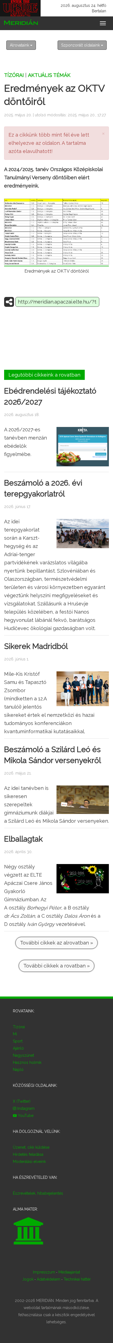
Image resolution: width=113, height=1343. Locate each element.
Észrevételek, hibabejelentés (38, 1193)
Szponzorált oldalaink (81, 45)
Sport (17, 1041)
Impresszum (44, 1272)
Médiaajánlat (69, 1272)
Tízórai (14, 75)
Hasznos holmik (27, 1062)
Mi (15, 1034)
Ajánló (18, 1048)
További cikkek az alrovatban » (56, 943)
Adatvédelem (48, 1279)
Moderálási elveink (29, 1161)
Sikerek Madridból (36, 646)
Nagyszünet (23, 1055)
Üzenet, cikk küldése (31, 1147)
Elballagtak (23, 839)
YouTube (25, 1115)
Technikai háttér (77, 1279)
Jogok (27, 1279)
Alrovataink (20, 45)
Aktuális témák (49, 75)
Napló (18, 1069)
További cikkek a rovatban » (56, 966)
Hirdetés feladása (28, 1154)
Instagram (25, 1108)
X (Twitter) (21, 1101)
